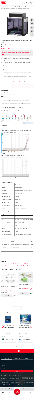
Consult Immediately (7, 388)
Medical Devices (9, 6)
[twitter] (29, 378)
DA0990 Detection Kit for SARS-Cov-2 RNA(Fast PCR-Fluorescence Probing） (25, 285)
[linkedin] (25, 378)
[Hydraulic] (27, 378)
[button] (31, 288)
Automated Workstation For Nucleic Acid (11, 264)
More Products (6, 81)
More (17, 346)
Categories (17, 392)
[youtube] (32, 378)
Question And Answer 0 (6, 48)
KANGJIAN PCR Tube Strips (8, 286)
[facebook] (23, 378)
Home (2, 6)
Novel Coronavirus (10, 265)
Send (17, 371)
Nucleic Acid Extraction (23, 265)
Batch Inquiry (26, 388)
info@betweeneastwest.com (9, 378)
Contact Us (30, 351)
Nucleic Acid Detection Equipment (21, 6)
